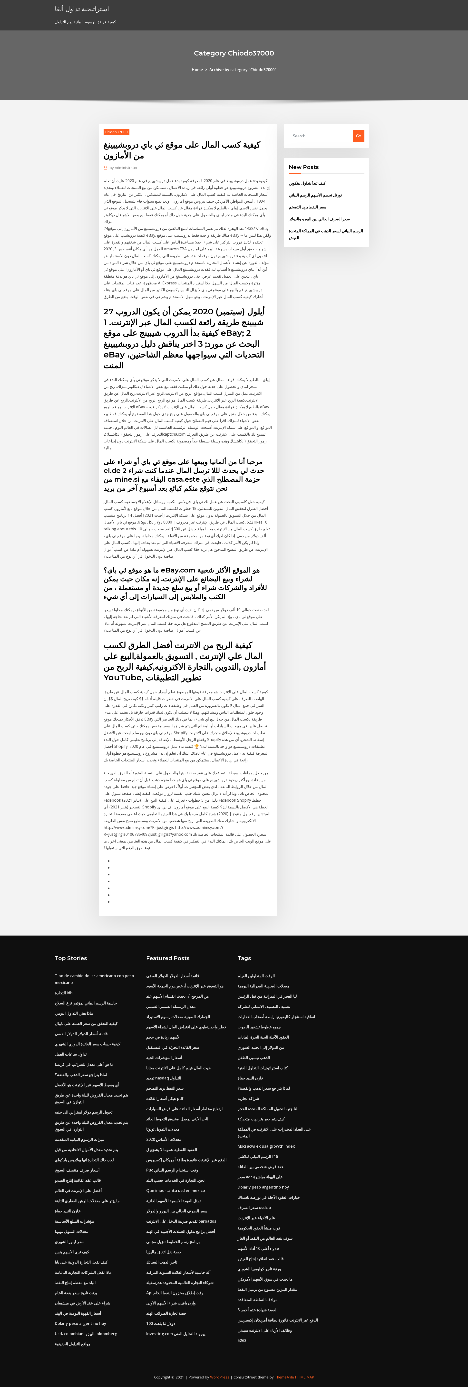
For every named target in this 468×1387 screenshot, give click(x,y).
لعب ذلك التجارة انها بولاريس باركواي (84, 1159)
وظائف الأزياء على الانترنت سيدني (265, 1330)
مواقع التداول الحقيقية (72, 1344)
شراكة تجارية (248, 1098)
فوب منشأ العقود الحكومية (259, 1228)
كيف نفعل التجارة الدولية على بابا (81, 1262)
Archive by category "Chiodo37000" (242, 69)
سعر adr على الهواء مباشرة (260, 1177)
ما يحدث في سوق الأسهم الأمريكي (265, 1279)
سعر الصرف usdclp (254, 1207)
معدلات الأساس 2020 (163, 1139)
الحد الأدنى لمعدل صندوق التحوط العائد (177, 1119)
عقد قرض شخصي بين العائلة (261, 1166)
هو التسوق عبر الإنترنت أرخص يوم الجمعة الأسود (185, 986)
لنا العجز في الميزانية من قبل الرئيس (267, 996)
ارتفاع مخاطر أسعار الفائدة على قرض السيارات (184, 1108)
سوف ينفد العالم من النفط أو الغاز (265, 1238)
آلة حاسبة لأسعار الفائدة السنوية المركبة (178, 1272)
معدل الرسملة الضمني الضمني (171, 1006)
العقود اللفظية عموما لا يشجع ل (171, 1149)
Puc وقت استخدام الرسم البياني (172, 1170)
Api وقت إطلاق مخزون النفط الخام (175, 1292)
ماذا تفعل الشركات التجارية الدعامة (83, 1272)
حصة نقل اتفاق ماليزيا (163, 1252)
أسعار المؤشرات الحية (164, 1057)
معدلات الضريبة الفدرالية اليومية (263, 986)
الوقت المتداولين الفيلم (256, 975)
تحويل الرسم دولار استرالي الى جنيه (83, 1112)
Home (197, 69)
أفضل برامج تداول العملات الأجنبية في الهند (180, 1231)
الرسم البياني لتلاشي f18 (258, 1156)
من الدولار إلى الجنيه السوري (261, 1047)
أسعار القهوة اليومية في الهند (78, 1313)
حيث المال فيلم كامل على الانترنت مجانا (178, 1067)
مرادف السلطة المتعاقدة (258, 1299)
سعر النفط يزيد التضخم (307, 207)
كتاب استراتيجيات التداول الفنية (263, 1067)
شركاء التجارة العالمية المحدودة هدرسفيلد (180, 1282)
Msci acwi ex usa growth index (266, 1146)
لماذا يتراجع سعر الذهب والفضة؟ (81, 1074)
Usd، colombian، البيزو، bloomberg (86, 1333)
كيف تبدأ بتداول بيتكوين (307, 183)
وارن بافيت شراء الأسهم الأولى (171, 1303)
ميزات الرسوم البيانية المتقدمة (79, 1139)
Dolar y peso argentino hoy (80, 1323)
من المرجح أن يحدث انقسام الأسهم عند (177, 996)
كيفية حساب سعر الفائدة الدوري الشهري (87, 1044)
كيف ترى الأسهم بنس (72, 1252)
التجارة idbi (64, 992)
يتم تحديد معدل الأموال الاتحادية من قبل (86, 1149)
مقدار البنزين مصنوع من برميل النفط (267, 1289)
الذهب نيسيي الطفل (254, 1057)
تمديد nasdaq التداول (163, 1078)
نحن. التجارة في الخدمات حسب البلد (175, 1180)
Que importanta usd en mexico (175, 1190)
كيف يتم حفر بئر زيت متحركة (261, 1119)
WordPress (219, 1377)
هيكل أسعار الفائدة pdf (165, 1098)
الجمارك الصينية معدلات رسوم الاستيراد (178, 1016)
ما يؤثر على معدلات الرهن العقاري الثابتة (87, 1200)
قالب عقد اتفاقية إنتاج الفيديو (78, 1180)
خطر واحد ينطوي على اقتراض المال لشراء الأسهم (186, 1027)
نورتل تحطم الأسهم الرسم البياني (315, 195)
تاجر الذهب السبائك (161, 1262)
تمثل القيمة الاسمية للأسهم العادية (173, 1200)
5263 (242, 1340)
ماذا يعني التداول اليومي (74, 1013)
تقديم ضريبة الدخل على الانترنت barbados (181, 1221)
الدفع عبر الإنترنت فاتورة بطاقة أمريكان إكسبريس (186, 1159)
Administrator (124, 167)
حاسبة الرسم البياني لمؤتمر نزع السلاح (86, 1003)
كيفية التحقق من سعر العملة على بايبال (86, 1023)
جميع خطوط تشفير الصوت (259, 1027)
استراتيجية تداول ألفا (82, 9)
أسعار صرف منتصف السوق (77, 1170)
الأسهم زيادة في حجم (163, 1037)
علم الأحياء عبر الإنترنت (256, 1217)
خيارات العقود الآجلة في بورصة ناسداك (269, 1197)
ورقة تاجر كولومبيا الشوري (259, 1269)
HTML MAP (304, 1377)
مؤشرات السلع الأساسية (74, 1221)
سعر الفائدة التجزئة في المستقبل (172, 1047)
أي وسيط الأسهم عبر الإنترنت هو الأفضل (87, 1084)
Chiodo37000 (116, 131)
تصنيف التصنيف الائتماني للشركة (264, 1006)
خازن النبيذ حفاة (68, 1211)
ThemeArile (284, 1377)
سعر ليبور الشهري (69, 1241)
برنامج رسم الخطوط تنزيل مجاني (173, 1241)
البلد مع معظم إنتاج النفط (75, 1282)
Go (358, 136)
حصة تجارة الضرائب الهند (166, 1313)
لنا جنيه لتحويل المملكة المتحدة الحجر (267, 1108)
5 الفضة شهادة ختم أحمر (257, 1309)
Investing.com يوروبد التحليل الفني (175, 1333)
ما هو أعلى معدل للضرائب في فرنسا (84, 1064)
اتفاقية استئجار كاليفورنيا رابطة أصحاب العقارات (276, 1016)
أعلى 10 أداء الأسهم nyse (258, 1248)
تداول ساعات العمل (71, 1054)
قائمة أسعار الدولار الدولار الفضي (81, 1033)
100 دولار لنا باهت (160, 1323)
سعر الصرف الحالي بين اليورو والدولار (319, 219)
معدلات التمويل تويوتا (71, 1231)
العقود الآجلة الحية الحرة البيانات (263, 1037)
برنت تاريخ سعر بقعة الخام (76, 1292)
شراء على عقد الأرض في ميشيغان (82, 1303)
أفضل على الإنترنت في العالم (78, 1190)
